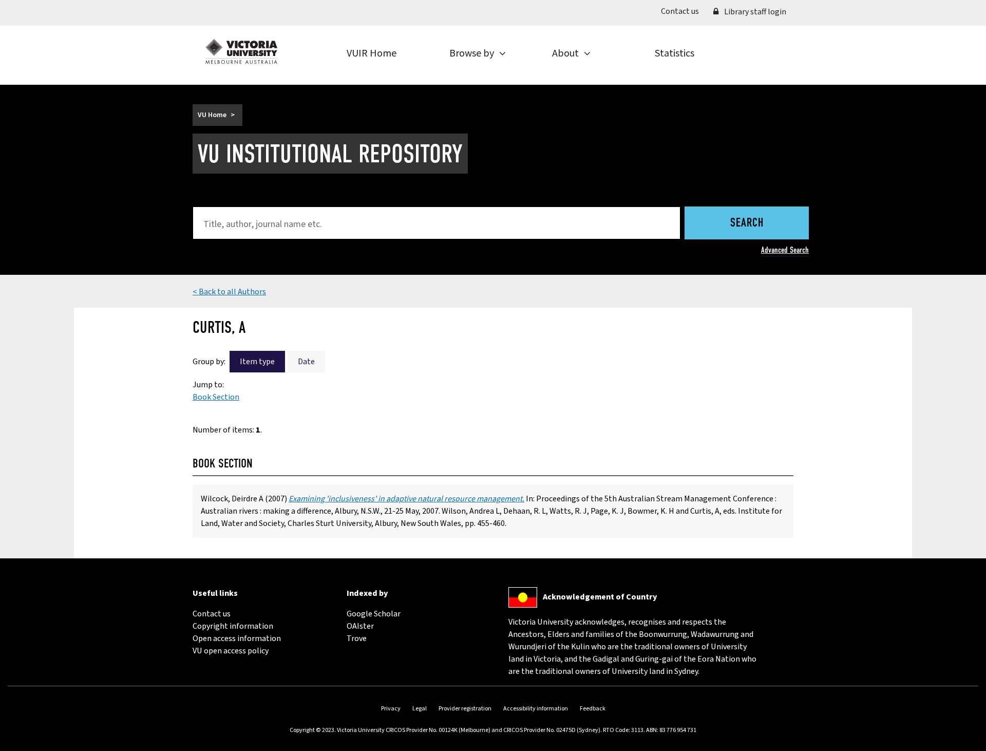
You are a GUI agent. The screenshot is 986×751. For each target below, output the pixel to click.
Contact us (683, 11)
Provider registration (465, 708)
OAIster (360, 626)
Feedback (592, 708)
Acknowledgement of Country (600, 597)
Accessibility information (535, 708)
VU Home (212, 115)
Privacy (391, 708)
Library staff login (754, 11)
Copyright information (233, 626)
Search (747, 223)
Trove (357, 638)
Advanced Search (785, 250)
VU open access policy (231, 650)
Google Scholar (374, 613)
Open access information (237, 638)
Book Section (216, 397)
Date (306, 361)
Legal (419, 708)
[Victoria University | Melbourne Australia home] (241, 51)
